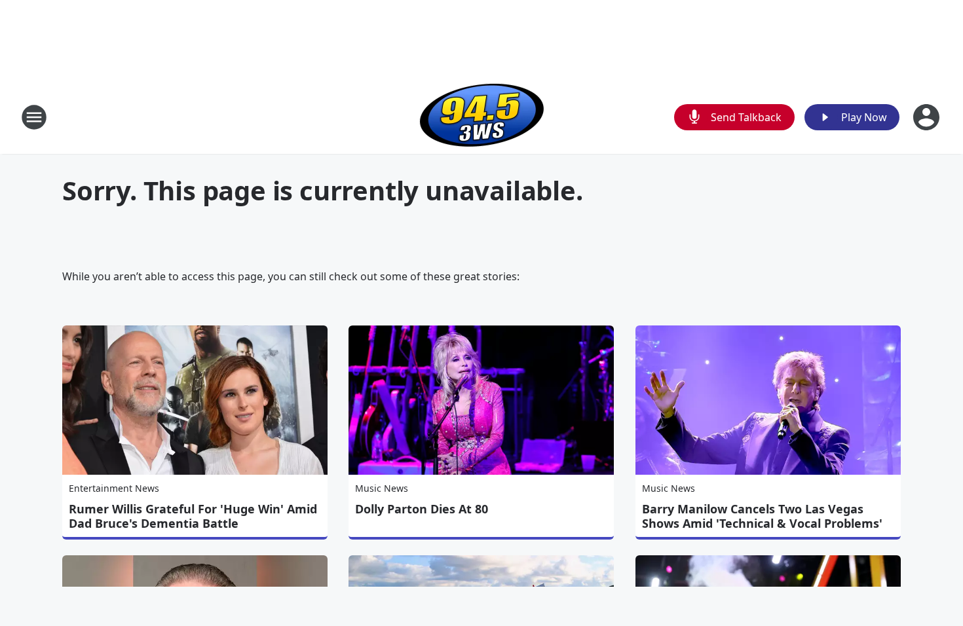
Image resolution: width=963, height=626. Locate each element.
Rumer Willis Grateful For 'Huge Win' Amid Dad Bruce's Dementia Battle (193, 516)
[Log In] (927, 117)
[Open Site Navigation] (34, 117)
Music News (381, 488)
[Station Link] (482, 117)
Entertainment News (114, 488)
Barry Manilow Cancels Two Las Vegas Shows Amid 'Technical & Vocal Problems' (762, 516)
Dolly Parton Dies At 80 (421, 509)
